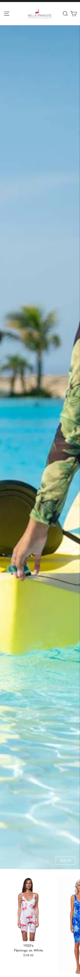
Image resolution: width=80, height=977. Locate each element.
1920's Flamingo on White (28, 948)
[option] (40, 447)
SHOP (65, 860)
